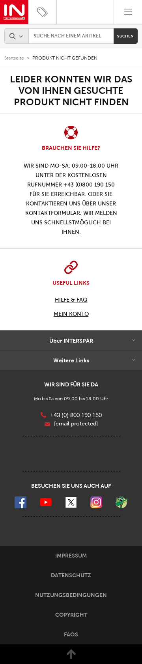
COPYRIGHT (71, 615)
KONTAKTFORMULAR (52, 213)
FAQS (71, 634)
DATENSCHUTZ (71, 575)
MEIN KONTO (71, 314)
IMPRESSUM (71, 555)
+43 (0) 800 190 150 (76, 415)
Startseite (14, 58)
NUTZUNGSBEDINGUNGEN (71, 595)
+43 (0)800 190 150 (89, 185)
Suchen (125, 36)
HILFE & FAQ (71, 300)
